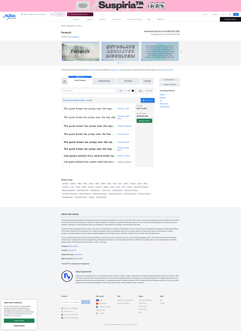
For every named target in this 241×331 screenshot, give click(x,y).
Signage (91, 197)
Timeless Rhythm (101, 197)
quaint (139, 183)
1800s (79, 183)
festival (78, 187)
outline (91, 183)
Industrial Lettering (129, 194)
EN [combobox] (223, 14)
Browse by (76, 19)
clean (118, 187)
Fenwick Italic (123, 134)
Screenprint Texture (81, 197)
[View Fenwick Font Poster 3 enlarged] (160, 51)
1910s (109, 183)
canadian (132, 183)
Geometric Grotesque (115, 194)
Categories (89, 19)
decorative (65, 183)
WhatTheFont (160, 19)
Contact (162, 303)
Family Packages (80, 80)
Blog (148, 19)
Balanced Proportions (68, 190)
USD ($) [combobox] (214, 14)
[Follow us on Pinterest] (62, 315)
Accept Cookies (19, 321)
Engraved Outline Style (100, 194)
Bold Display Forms (83, 190)
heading (106, 187)
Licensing (147, 81)
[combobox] (42, 14)
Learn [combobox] (205, 14)
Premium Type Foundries (134, 19)
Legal (140, 312)
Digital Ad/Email (164, 107)
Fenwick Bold (123, 142)
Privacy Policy (143, 306)
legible (103, 183)
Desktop (162, 94)
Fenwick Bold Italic (123, 148)
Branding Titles (95, 190)
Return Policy (143, 309)
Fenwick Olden (123, 155)
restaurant (65, 187)
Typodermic (71, 26)
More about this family (165, 70)
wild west (98, 187)
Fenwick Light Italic (123, 117)
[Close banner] (91, 14)
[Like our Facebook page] (62, 318)
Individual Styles (104, 81)
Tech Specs (128, 81)
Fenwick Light (123, 108)
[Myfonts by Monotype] (9, 17)
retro (123, 187)
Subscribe (86, 302)
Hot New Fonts (116, 19)
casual (112, 187)
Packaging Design (67, 197)
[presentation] (60, 52)
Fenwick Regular (124, 126)
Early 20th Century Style (69, 194)
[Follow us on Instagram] (62, 308)
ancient (126, 183)
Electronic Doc (164, 104)
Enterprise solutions (230, 19)
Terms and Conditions (145, 300)
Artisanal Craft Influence (141, 187)
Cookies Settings (19, 326)
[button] (238, 5)
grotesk (73, 183)
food (114, 183)
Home (63, 26)
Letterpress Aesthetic (144, 194)
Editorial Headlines (85, 194)
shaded (129, 187)
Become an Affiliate (123, 303)
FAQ (161, 300)
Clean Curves (106, 190)
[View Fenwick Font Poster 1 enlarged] (80, 51)
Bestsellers (102, 19)
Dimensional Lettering (130, 190)
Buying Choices (144, 121)
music (119, 183)
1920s (85, 183)
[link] (21, 14)
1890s (145, 183)
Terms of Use (143, 303)
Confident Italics (117, 190)
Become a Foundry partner (125, 300)
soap (72, 187)
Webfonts (163, 97)
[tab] (118, 63)
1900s (97, 183)
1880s (84, 187)
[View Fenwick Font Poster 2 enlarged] (120, 51)
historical (90, 187)
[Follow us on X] (62, 311)
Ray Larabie (94, 70)
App (161, 100)
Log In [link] (236, 14)
